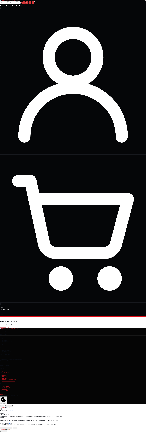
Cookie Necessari (4, 410)
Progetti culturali (5, 386)
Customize (2, 405)
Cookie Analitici (4, 419)
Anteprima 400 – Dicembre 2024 (8, 381)
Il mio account (5, 390)
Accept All (11, 405)
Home (2, 307)
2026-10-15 (4, 373)
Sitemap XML (2, 394)
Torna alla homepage (4, 327)
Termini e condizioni (6, 391)
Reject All (6, 405)
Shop (2, 314)
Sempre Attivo (11, 410)
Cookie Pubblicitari (5, 423)
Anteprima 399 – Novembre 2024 (9, 379)
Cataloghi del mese (5, 309)
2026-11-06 (4, 376)
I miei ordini (4, 389)
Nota (10, 414)
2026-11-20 (4, 378)
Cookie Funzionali (5, 414)
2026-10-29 (4, 375)
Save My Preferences (8, 427)
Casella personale (6, 387)
